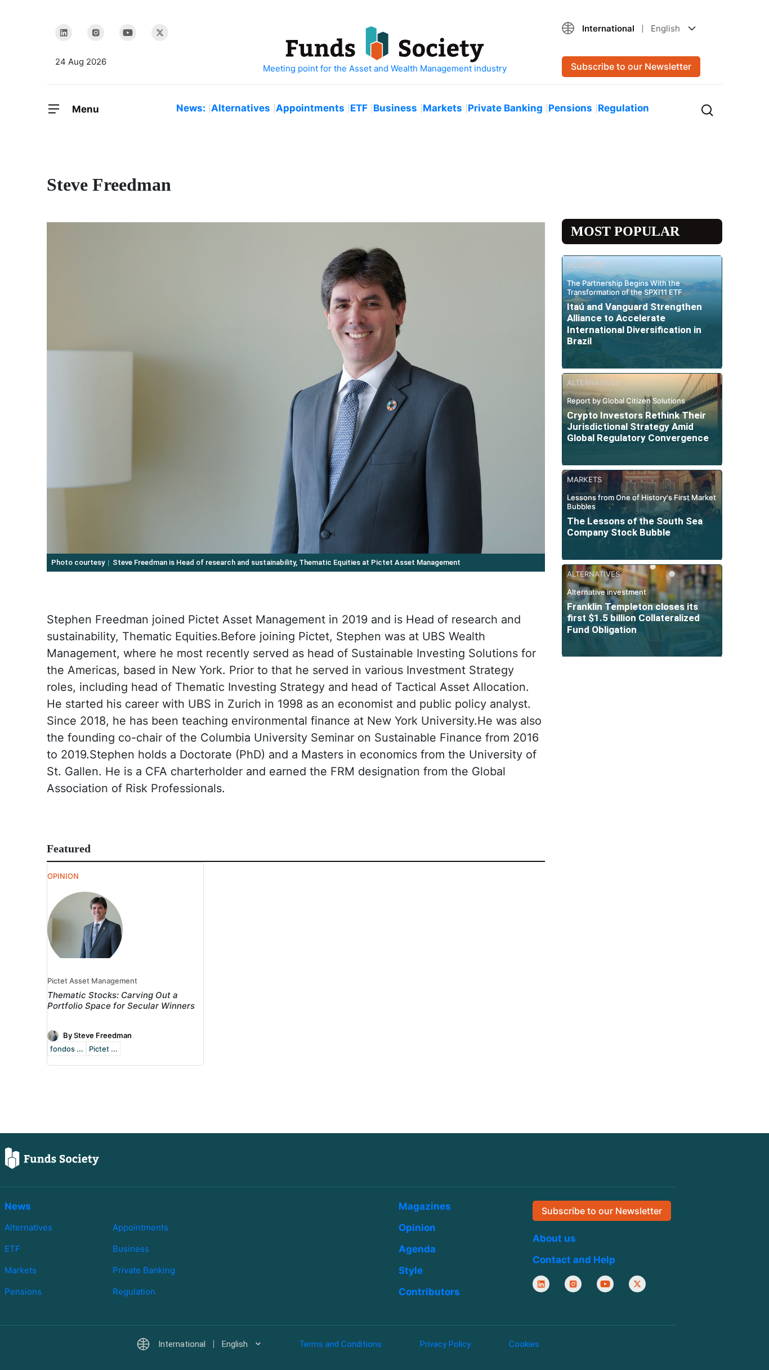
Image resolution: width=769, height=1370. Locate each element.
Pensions (570, 108)
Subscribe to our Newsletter (631, 66)
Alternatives (240, 108)
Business (395, 108)
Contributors (429, 1291)
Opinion (417, 1227)
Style (411, 1270)
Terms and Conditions (340, 1344)
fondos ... (66, 1048)
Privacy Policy (445, 1344)
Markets (442, 108)
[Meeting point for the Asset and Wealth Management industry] (384, 50)
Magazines (425, 1206)
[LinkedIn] (63, 32)
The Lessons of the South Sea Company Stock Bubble (635, 526)
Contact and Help (574, 1259)
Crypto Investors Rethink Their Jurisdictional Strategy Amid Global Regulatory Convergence (638, 427)
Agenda (417, 1249)
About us (554, 1238)
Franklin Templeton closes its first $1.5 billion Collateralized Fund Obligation (633, 618)
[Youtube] (127, 32)
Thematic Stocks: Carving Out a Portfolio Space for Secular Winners (121, 1000)
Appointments (310, 108)
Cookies (524, 1344)
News (18, 1206)
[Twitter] (159, 32)
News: (190, 108)
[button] (638, 28)
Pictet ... (103, 1048)
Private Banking (505, 108)
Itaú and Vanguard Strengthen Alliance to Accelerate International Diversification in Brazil (634, 324)
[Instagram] (95, 32)
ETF (359, 108)
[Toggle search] (707, 109)
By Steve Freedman (97, 1034)
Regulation (623, 108)
